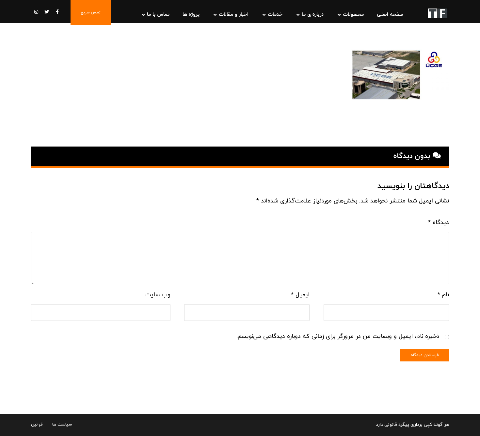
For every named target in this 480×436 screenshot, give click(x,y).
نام (443, 295)
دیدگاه (438, 222)
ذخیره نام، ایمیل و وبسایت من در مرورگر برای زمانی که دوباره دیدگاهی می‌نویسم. (338, 336)
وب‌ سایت (157, 295)
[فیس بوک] (57, 11)
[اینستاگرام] (36, 11)
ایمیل (300, 295)
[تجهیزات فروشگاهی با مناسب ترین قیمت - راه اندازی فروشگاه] (437, 13)
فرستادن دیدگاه (425, 355)
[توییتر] (46, 11)
